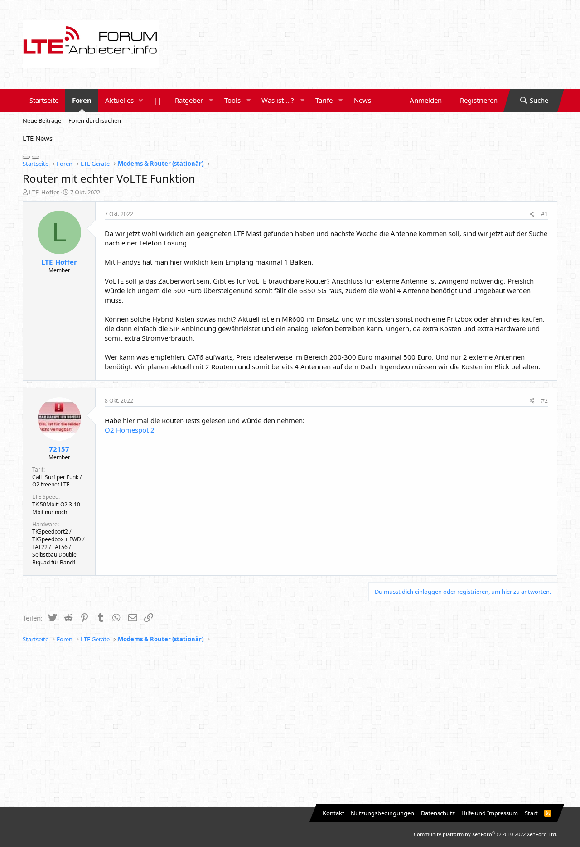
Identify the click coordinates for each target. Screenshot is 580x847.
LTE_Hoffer (44, 192)
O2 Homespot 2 (130, 429)
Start (531, 813)
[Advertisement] (290, 725)
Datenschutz (438, 813)
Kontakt (333, 813)
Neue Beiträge (42, 120)
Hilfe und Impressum (489, 813)
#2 (544, 400)
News (362, 100)
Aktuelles (119, 100)
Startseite (43, 100)
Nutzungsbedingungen (382, 813)
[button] (141, 100)
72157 (59, 448)
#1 (544, 214)
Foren (82, 100)
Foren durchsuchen (94, 120)
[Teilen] (532, 214)
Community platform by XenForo (485, 834)
